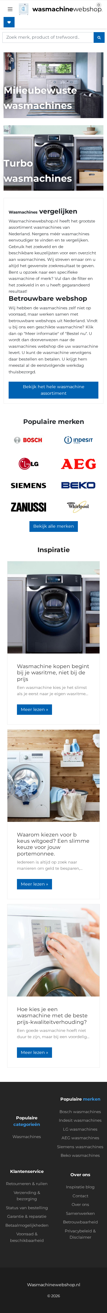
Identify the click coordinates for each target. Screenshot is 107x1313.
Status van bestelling (27, 1207)
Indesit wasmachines (80, 1120)
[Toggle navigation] (10, 9)
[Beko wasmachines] (78, 485)
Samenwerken (80, 1213)
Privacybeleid (78, 1231)
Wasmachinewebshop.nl (53, 1284)
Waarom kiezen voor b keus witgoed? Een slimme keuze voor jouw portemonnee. (53, 843)
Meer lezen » (34, 709)
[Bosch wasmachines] (29, 440)
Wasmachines (26, 1136)
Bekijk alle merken (53, 526)
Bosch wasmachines (80, 1111)
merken (91, 1099)
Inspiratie (53, 550)
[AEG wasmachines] (78, 464)
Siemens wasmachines (80, 1146)
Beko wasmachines (80, 1155)
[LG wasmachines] (29, 464)
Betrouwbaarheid (80, 1222)
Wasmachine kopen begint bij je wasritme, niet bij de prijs (53, 672)
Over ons (80, 1204)
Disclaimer (80, 1237)
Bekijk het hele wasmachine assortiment (53, 390)
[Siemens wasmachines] (29, 485)
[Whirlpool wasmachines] (78, 507)
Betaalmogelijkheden (26, 1225)
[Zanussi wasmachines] (29, 507)
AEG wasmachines (80, 1137)
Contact (80, 1195)
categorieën (26, 1124)
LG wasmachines (80, 1129)
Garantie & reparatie (26, 1216)
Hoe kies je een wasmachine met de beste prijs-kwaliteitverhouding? (52, 1015)
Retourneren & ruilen (27, 1183)
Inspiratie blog (80, 1186)
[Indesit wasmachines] (78, 440)
